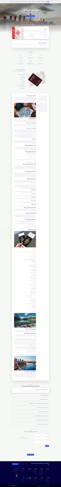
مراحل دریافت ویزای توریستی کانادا (42, 99)
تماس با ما (23, 1)
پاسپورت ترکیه (22, 471)
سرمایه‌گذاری (39, 1)
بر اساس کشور (29, 1)
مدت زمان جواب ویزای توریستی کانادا (42, 102)
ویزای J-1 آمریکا (34, 480)
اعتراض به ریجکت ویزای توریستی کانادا (42, 104)
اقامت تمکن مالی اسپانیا (40, 470)
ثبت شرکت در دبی (47, 480)
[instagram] (11, 1)
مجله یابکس (20, 1)
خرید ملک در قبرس (28, 479)
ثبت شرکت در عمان (40, 479)
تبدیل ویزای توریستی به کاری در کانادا (42, 111)
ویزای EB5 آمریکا (34, 479)
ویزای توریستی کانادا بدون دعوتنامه (42, 109)
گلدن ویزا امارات (47, 481)
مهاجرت (36, 1)
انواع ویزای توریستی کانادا (43, 97)
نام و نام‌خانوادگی (47, 433)
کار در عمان (41, 480)
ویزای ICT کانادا (34, 472)
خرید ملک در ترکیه (22, 470)
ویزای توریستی (33, 1)
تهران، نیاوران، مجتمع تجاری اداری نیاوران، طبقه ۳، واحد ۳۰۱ (14, 471)
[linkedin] (10, 1)
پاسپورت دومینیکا (43, 1)
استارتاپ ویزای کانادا (34, 470)
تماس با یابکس (22, 480)
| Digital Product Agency (17, 485)
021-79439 (16, 1)
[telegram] (12, 1)
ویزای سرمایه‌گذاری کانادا (34, 471)
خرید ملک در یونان (28, 470)
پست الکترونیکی (47, 436)
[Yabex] (47, 1)
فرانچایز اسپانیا (41, 473)
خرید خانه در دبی (47, 479)
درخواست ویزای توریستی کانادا (43, 96)
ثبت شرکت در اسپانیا (40, 472)
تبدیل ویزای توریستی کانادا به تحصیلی (42, 110)
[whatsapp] (13, 1)
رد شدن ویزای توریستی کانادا (43, 103)
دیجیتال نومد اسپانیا (40, 471)
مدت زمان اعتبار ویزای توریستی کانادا (42, 98)
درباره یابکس (26, 1)
